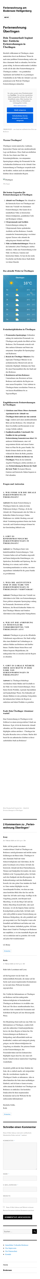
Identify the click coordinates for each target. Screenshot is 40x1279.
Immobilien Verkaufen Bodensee (16, 1245)
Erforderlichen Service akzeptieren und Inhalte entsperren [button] (20, 118)
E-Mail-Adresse (10, 1185)
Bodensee (7, 1270)
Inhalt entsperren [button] (20, 110)
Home (5, 1265)
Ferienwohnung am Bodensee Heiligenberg (17, 9)
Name (6, 1174)
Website (7, 1196)
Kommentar (9, 1141)
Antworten (7, 951)
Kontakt (8, 1254)
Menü (6, 17)
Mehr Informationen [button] (20, 106)
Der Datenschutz (11, 1251)
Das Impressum (10, 1248)
